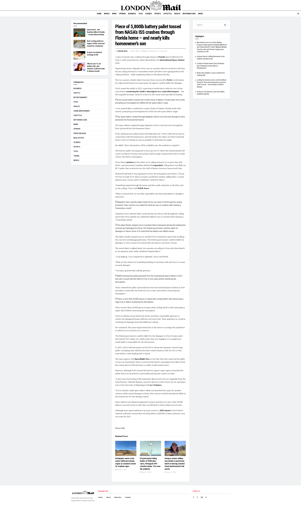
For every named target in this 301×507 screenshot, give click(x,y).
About (108, 497)
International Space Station (172, 60)
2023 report (165, 410)
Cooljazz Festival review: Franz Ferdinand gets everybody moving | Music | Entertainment (210, 66)
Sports (157, 14)
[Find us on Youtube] (202, 497)
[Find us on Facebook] (193, 497)
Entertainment (80, 97)
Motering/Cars (189, 14)
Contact (128, 497)
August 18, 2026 (146, 472)
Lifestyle (167, 14)
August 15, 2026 (171, 472)
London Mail (122, 51)
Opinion (122, 14)
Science (148, 14)
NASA (169, 80)
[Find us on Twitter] (197, 497)
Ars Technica (155, 385)
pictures (130, 162)
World (107, 14)
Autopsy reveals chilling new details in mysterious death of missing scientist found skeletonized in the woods (175, 463)
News (114, 14)
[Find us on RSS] (206, 497)
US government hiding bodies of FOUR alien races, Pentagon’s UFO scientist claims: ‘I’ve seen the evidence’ (150, 463)
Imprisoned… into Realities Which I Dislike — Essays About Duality (96, 32)
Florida (161, 57)
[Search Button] (298, 14)
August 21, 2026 (121, 469)
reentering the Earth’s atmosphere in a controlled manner (152, 91)
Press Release (79, 133)
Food (75, 102)
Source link (120, 428)
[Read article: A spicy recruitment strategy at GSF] (79, 55)
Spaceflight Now (142, 359)
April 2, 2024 (135, 51)
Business (132, 14)
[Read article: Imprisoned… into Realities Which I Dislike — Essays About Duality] (79, 32)
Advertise (117, 497)
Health (177, 14)
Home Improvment (81, 111)
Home (99, 14)
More (200, 14)
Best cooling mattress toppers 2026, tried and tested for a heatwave (96, 43)
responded (157, 165)
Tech (141, 14)
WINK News (143, 188)
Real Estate (78, 138)
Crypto (76, 93)
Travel (76, 156)
